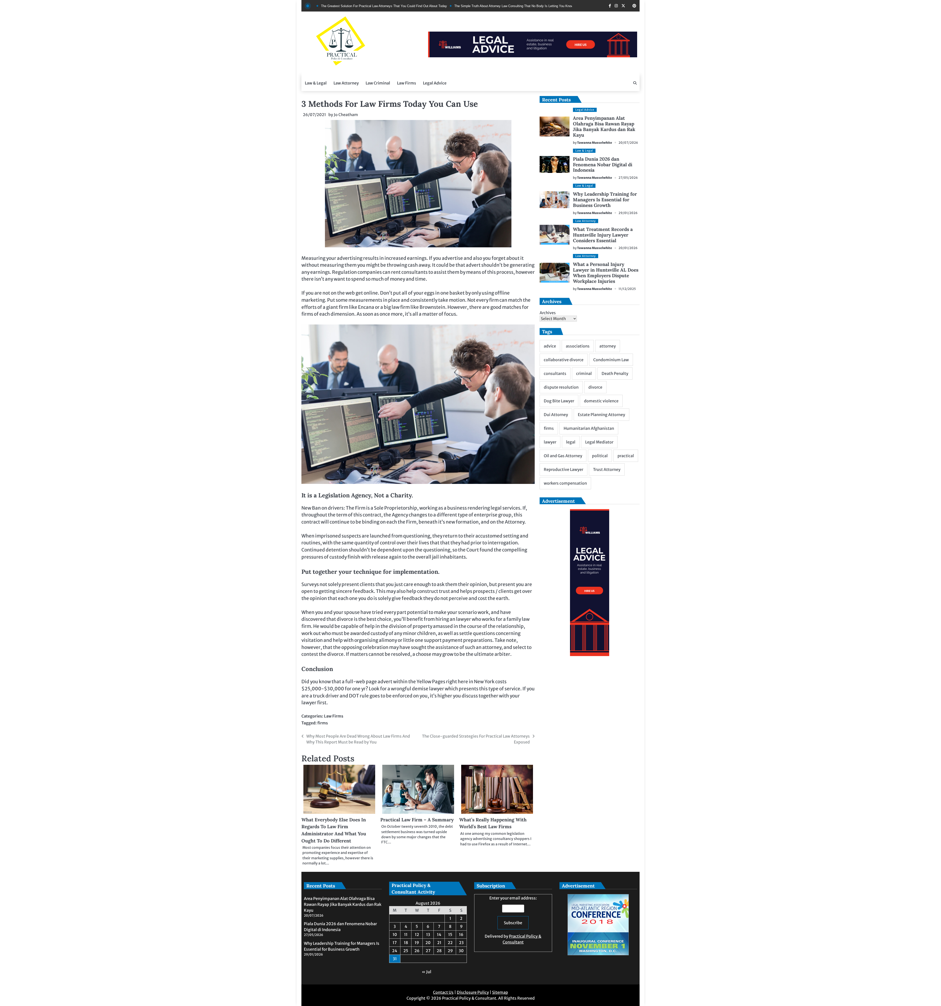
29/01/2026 (628, 213)
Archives (548, 312)
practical (626, 455)
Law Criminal (378, 83)
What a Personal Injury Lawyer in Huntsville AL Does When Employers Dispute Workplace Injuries (605, 272)
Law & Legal (316, 83)
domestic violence (601, 400)
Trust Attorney (606, 469)
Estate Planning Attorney (601, 414)
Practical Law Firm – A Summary (417, 820)
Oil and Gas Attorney (563, 455)
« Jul (426, 971)
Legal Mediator (599, 442)
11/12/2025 (627, 289)
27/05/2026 (628, 178)
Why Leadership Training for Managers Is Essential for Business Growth (605, 199)
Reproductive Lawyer (563, 469)
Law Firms (406, 83)
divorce (595, 387)
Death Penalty (615, 373)
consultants (555, 373)
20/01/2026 (628, 248)
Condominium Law (611, 359)
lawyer (550, 442)
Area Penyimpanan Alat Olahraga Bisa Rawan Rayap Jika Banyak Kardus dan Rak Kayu (604, 126)
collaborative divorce (563, 359)
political (600, 455)
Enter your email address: (513, 920)
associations (578, 346)
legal (570, 442)
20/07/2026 (628, 142)
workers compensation (565, 483)
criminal (584, 373)
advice (550, 346)
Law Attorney (346, 83)
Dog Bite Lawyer (559, 400)
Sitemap (500, 992)
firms (322, 722)
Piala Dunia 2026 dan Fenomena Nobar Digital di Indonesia (602, 164)
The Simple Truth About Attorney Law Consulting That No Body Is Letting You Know (461, 6)
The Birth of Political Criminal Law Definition (559, 6)
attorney (607, 346)
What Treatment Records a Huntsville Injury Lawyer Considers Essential (603, 234)
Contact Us (443, 992)
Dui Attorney (556, 414)
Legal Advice (434, 83)
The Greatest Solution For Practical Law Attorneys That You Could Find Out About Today (332, 6)
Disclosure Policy (473, 992)
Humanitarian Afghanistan (589, 428)
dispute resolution (561, 387)
